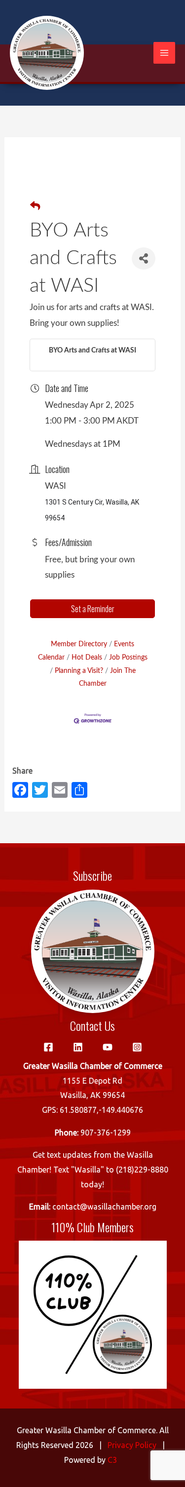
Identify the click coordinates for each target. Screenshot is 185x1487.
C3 (112, 1459)
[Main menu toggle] (164, 53)
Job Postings (128, 657)
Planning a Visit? (79, 670)
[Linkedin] (78, 1047)
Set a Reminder (92, 609)
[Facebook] (48, 1047)
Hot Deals (87, 657)
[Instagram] (137, 1047)
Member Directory (79, 644)
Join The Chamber (107, 677)
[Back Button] (35, 206)
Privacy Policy (132, 1445)
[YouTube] (107, 1047)
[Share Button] (143, 258)
